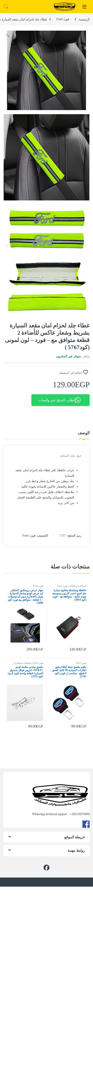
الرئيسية (84, 19)
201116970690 (81, 814)
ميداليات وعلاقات (77, 585)
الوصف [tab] (84, 433)
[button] (7, 35)
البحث (5, 6)
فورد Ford (62, 19)
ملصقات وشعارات (22, 662)
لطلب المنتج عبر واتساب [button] (56, 400)
